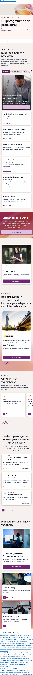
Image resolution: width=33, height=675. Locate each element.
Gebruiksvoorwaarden (24, 672)
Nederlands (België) (5, 666)
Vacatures (19, 662)
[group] (16, 335)
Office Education (17, 647)
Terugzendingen (20, 641)
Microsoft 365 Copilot (13, 655)
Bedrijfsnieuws (4, 664)
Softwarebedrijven (5, 662)
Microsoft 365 (16, 637)
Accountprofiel (19, 639)
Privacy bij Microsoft (13, 664)
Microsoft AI (3, 653)
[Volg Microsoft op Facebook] (14, 632)
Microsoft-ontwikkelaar (14, 656)
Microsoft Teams (23, 655)
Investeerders (22, 664)
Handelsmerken (4, 674)
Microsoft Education (27, 643)
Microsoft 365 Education (6, 647)
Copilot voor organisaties (20, 635)
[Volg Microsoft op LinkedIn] (21, 632)
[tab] (6, 71)
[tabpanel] (16, 141)
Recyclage (7, 643)
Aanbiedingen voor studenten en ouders (17, 649)
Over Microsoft (26, 662)
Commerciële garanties (16, 643)
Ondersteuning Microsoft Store (8, 641)
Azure (19, 653)
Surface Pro (3, 635)
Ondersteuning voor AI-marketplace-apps (11, 658)
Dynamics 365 (24, 653)
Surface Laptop (10, 635)
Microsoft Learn (24, 656)
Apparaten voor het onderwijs (7, 645)
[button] (16, 41)
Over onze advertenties (14, 674)
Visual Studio (13, 662)
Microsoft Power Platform (25, 660)
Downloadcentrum (28, 639)
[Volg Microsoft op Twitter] (17, 632)
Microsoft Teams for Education (23, 645)
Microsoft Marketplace (12, 660)
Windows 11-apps (10, 639)
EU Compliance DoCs (26, 674)
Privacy (7, 672)
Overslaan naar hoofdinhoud (8, 1)
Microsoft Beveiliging (12, 653)
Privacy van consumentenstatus (8, 670)
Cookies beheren (13, 672)
